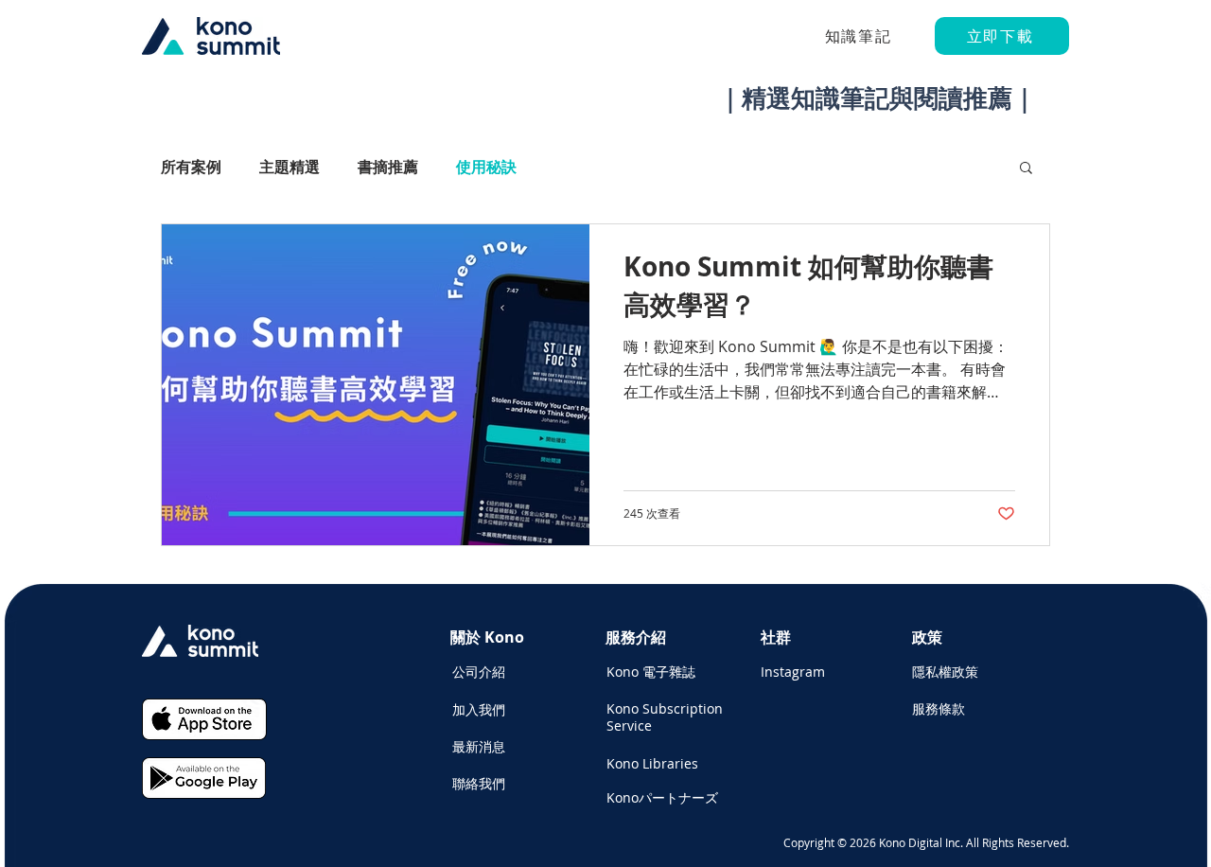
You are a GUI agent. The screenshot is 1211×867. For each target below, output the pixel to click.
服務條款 (938, 708)
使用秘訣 (486, 166)
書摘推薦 (388, 166)
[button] (1026, 169)
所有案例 (191, 166)
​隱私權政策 (945, 672)
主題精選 (289, 166)
